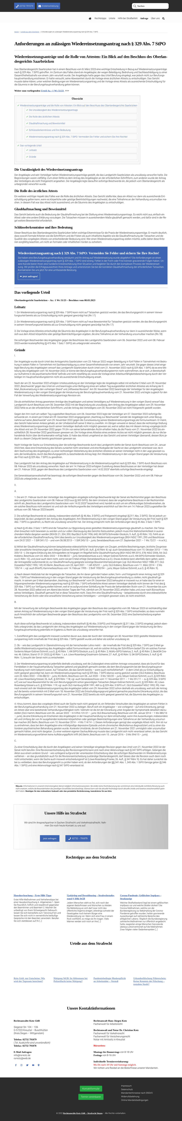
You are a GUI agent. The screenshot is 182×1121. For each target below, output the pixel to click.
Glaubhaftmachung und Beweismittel (47, 123)
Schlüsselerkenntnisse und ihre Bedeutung (49, 130)
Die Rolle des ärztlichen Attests (44, 116)
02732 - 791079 (79, 838)
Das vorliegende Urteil (31, 145)
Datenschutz (127, 1089)
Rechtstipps (100, 18)
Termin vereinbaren (91, 1096)
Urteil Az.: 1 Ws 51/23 (52, 90)
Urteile (112, 18)
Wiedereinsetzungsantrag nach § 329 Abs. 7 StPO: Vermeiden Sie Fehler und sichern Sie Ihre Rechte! (78, 136)
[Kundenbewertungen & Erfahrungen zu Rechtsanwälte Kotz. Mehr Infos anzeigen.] (39, 1100)
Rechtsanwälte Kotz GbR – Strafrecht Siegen (82, 1113)
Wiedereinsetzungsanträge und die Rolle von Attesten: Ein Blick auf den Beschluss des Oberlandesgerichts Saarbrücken (78, 105)
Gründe (32, 156)
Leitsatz (33, 150)
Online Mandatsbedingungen (134, 1100)
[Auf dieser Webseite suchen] (164, 18)
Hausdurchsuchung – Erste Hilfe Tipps (32, 895)
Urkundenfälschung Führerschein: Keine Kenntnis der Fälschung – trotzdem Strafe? (149, 981)
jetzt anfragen (49, 838)
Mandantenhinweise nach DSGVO (137, 1093)
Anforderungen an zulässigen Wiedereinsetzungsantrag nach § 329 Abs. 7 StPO (90, 43)
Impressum (126, 1086)
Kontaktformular (91, 1088)
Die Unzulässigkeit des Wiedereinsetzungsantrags (53, 110)
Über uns (155, 18)
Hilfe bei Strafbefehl (127, 18)
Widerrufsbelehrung (130, 1096)
